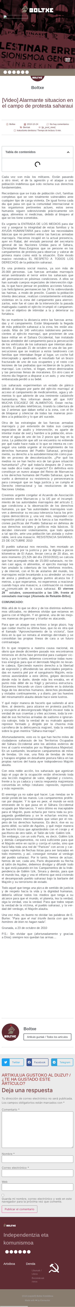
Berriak (26, 127)
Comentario (11, 1109)
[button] (68, 60)
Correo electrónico (15, 1167)
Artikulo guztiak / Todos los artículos (47, 1036)
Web (5, 1181)
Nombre (8, 1153)
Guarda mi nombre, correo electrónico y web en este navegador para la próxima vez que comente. (37, 1200)
